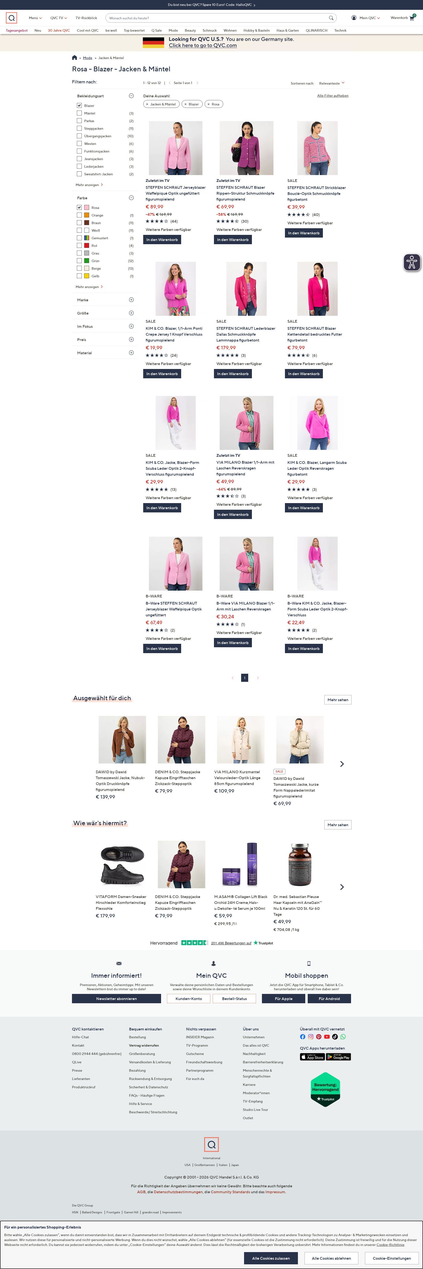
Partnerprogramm (199, 1070)
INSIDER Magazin (200, 1037)
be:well (111, 30)
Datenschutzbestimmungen (178, 1191)
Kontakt (78, 1045)
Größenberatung (142, 1054)
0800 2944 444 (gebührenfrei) (97, 1054)
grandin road (150, 1212)
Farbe (82, 197)
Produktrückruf (83, 1087)
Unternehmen (254, 1037)
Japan (235, 1165)
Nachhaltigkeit (254, 1054)
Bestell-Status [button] (234, 998)
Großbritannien (204, 1165)
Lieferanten (81, 1079)
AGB (141, 1191)
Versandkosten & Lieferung (150, 1062)
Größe (83, 313)
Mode (173, 30)
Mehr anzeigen (88, 185)
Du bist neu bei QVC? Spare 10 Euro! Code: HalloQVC (210, 4)
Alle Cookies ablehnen (331, 1258)
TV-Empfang (253, 1101)
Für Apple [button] (284, 998)
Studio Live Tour (255, 1109)
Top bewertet (134, 30)
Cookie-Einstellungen (392, 1258)
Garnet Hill (131, 1212)
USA (188, 1165)
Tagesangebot (17, 30)
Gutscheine (195, 1054)
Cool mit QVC (88, 30)
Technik (340, 30)
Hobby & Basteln (257, 30)
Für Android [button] (329, 998)
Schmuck (210, 30)
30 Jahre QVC (59, 30)
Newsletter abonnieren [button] (116, 998)
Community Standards (230, 1191)
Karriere (249, 1084)
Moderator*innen (256, 1093)
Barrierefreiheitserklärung (263, 1062)
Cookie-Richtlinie (390, 1245)
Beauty (190, 30)
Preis (81, 339)
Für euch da (195, 1079)
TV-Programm (197, 1045)
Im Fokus (85, 326)
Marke (82, 299)
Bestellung (137, 1037)
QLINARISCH (317, 30)
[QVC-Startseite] (74, 58)
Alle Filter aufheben (333, 95)
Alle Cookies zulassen (271, 1258)
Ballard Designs (92, 1212)
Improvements (172, 1212)
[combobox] (216, 18)
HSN (75, 1212)
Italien (223, 1165)
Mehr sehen (338, 699)
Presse (77, 1070)
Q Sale (157, 30)
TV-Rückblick (86, 18)
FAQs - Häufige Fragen (146, 1095)
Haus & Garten (288, 30)
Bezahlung (137, 1070)
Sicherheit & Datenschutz (148, 1087)
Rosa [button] (215, 104)
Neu (38, 30)
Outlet (248, 1118)
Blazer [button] (193, 104)
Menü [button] (33, 18)
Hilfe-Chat (80, 1037)
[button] (360, 18)
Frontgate (113, 1212)
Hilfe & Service (140, 1104)
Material (84, 352)
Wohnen (230, 30)
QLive (77, 1062)
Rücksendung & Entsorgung (150, 1079)
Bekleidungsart (90, 95)
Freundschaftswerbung (204, 1062)
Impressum (275, 1191)
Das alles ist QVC (256, 1045)
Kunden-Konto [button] (189, 998)
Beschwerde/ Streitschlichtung (153, 1112)
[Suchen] (332, 17)
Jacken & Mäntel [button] (163, 104)
